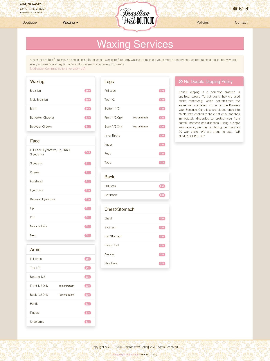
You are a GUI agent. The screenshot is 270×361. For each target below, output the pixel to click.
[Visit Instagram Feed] (241, 9)
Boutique (29, 22)
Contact (241, 22)
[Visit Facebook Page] (235, 9)
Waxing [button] (69, 22)
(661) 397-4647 (30, 4)
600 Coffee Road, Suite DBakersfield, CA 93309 (33, 11)
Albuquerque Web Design (125, 354)
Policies (203, 22)
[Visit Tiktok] (247, 9)
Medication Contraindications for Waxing (56, 68)
